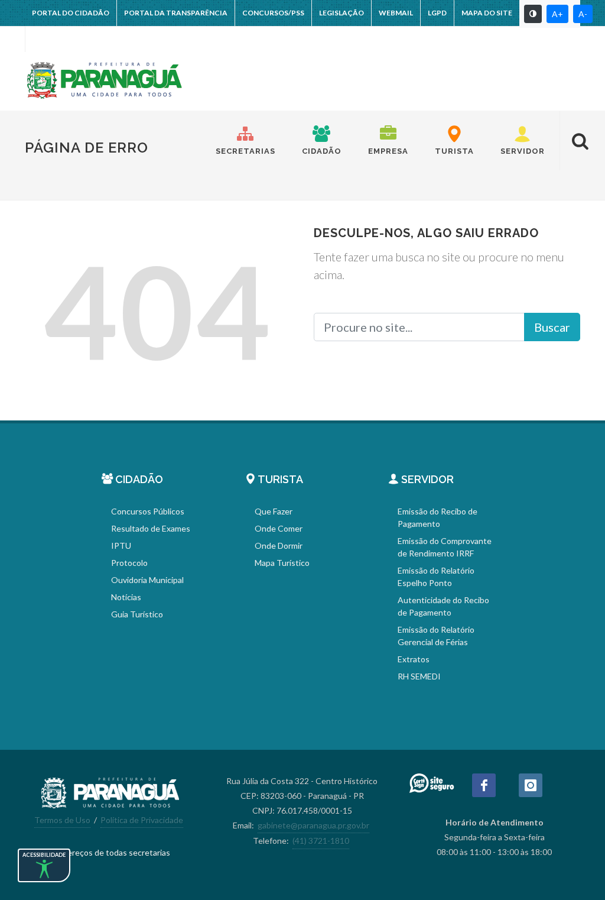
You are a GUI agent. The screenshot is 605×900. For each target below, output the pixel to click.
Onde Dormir (278, 545)
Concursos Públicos (147, 511)
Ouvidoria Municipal (147, 580)
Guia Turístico (137, 614)
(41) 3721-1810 (320, 841)
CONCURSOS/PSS (273, 12)
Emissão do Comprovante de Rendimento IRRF (445, 547)
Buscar (552, 327)
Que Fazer (273, 511)
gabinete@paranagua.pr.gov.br (313, 825)
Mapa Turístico (282, 563)
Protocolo (129, 563)
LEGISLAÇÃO (341, 12)
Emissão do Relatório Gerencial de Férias (436, 635)
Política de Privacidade (141, 820)
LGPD (437, 12)
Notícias (126, 597)
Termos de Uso (62, 820)
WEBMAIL (396, 12)
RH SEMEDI (419, 676)
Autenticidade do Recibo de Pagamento (443, 606)
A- (582, 14)
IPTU (121, 545)
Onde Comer (278, 528)
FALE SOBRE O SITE (65, 38)
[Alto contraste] (533, 14)
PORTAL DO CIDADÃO (70, 12)
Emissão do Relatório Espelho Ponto (436, 576)
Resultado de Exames (150, 528)
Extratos (414, 659)
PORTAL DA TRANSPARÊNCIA (175, 12)
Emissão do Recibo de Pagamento (437, 517)
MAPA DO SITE (486, 12)
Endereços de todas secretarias (111, 852)
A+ (557, 14)
